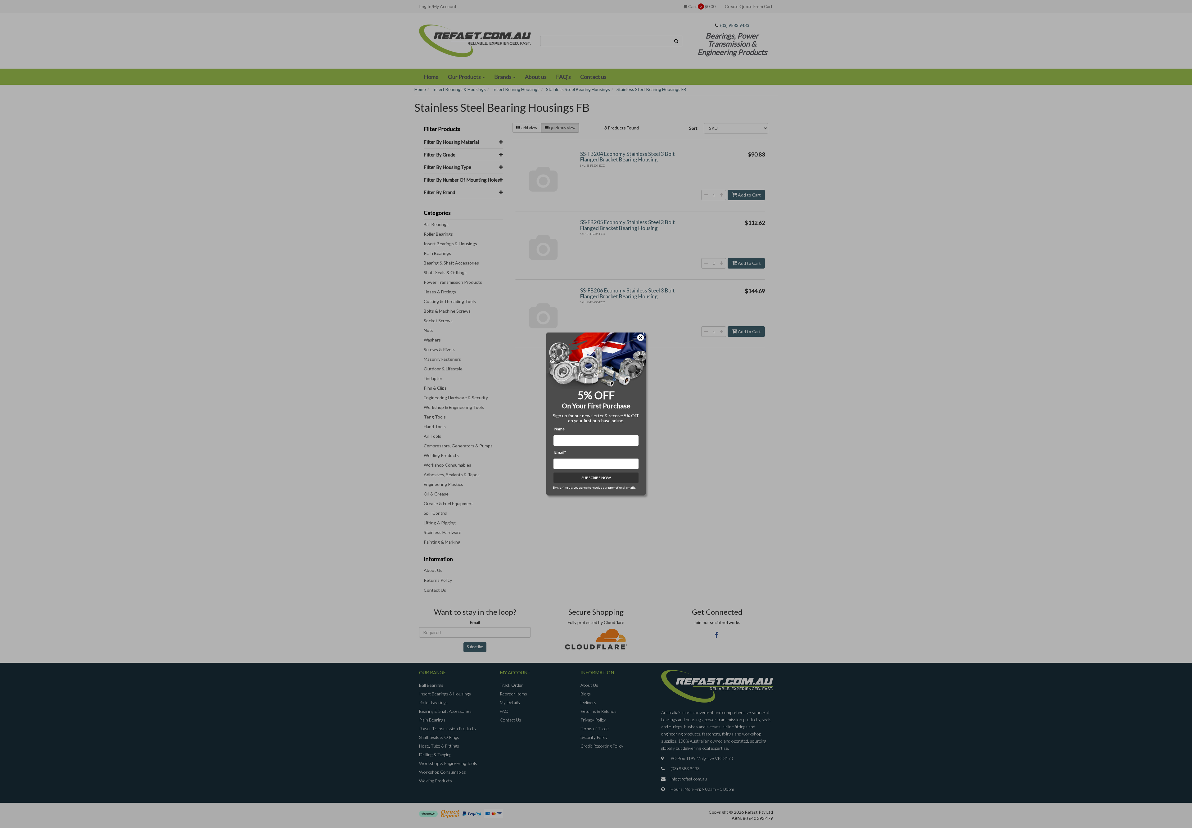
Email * (560, 452)
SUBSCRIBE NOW (596, 477)
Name (559, 429)
